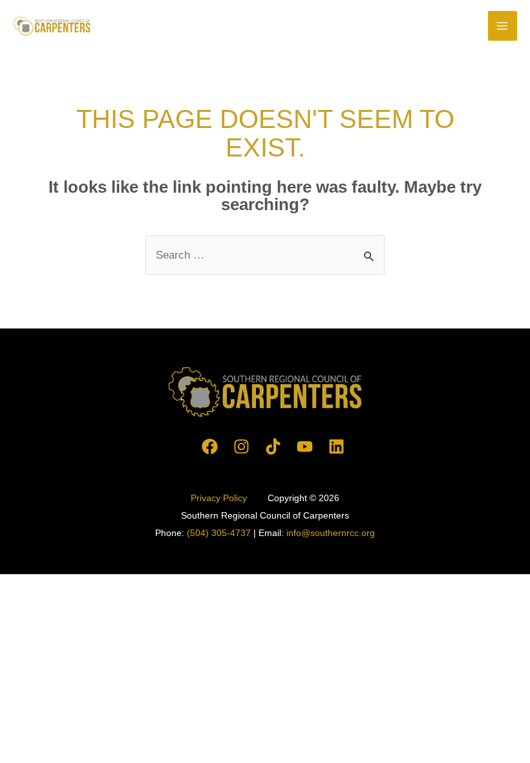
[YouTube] (305, 446)
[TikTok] (273, 446)
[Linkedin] (336, 446)
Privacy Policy (220, 498)
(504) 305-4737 (219, 533)
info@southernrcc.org (330, 533)
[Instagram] (241, 446)
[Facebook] (210, 446)
